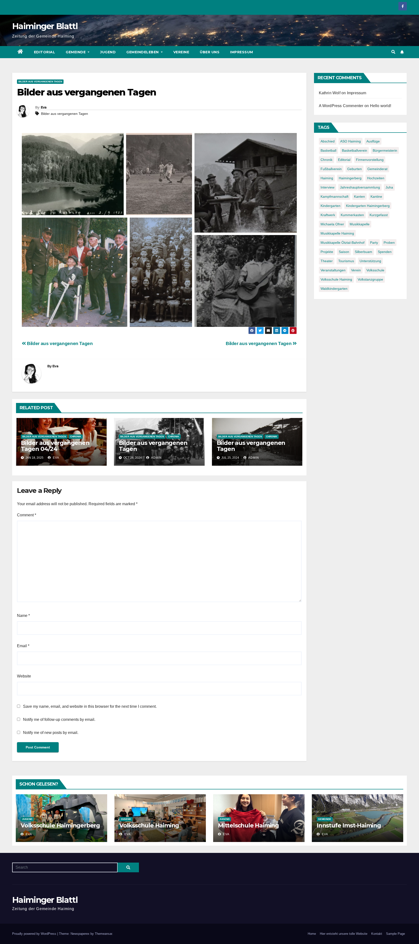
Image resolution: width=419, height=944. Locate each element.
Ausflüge (373, 141)
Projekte (327, 252)
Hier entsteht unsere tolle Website (343, 934)
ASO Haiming (350, 141)
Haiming (327, 178)
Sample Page (395, 934)
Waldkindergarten (334, 289)
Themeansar (103, 934)
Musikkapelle (360, 224)
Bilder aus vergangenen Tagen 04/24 (55, 445)
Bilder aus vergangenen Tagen (40, 81)
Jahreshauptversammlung (360, 187)
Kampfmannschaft (334, 196)
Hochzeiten (375, 178)
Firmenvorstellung (370, 160)
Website (24, 676)
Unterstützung (370, 261)
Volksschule (375, 270)
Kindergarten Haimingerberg (368, 206)
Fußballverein (331, 169)
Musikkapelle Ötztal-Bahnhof (342, 242)
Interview (327, 187)
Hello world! (380, 106)
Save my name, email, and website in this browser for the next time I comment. (90, 706)
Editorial (44, 52)
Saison (344, 252)
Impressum (241, 52)
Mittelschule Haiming (248, 825)
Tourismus (346, 261)
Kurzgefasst (379, 215)
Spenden (385, 252)
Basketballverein (354, 150)
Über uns (209, 52)
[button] (393, 52)
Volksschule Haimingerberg (60, 825)
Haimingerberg (350, 178)
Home (312, 934)
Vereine (181, 52)
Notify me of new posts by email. (50, 733)
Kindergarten (330, 206)
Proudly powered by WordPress (34, 934)
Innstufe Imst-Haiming (349, 825)
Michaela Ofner (332, 224)
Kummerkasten (352, 215)
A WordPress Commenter (341, 106)
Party (374, 242)
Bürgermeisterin (385, 150)
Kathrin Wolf (329, 93)
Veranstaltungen (333, 270)
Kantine (376, 196)
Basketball (328, 150)
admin (156, 457)
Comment (26, 515)
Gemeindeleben (143, 52)
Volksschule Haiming (336, 279)
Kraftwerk (328, 215)
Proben (389, 242)
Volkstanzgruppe (370, 279)
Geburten (354, 169)
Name (23, 616)
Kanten (359, 196)
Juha (389, 187)
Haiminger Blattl (45, 26)
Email (23, 646)
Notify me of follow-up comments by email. (59, 719)
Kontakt (376, 934)
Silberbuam (363, 252)
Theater (327, 261)
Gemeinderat (377, 169)
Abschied (328, 141)
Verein (356, 270)
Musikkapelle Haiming (337, 233)
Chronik (75, 436)
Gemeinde (76, 52)
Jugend (108, 52)
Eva (44, 107)
